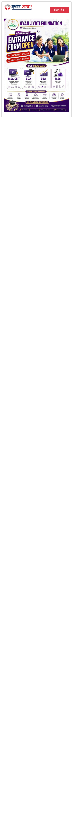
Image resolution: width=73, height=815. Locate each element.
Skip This (59, 9)
